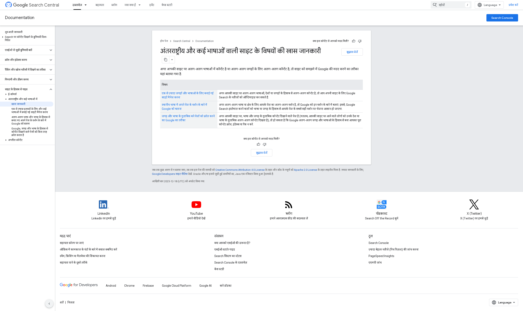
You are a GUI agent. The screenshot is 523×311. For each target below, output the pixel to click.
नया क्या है (130, 5)
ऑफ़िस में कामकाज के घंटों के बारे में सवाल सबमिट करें (88, 249)
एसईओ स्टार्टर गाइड (224, 249)
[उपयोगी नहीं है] (360, 41)
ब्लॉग (114, 5)
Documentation (19, 17)
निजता (71, 302)
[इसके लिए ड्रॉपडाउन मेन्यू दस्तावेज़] (87, 5)
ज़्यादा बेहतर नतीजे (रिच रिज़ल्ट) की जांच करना (394, 249)
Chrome (129, 285)
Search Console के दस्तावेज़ (230, 262)
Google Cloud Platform (176, 285)
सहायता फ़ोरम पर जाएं (72, 243)
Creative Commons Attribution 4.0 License (240, 169)
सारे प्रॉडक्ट (225, 285)
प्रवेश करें (513, 5)
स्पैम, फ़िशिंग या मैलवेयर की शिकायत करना (82, 256)
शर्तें (62, 302)
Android (111, 285)
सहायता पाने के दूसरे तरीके (73, 262)
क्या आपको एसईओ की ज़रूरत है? (232, 243)
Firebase (148, 285)
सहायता (99, 5)
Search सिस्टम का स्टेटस (227, 256)
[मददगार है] (354, 41)
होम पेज (164, 41)
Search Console (502, 18)
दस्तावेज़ (77, 5)
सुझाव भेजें (352, 52)
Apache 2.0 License (305, 169)
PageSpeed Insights (381, 256)
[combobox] (451, 5)
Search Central (44, 5)
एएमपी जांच (375, 262)
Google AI (205, 285)
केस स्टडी (167, 5)
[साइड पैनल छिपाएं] (49, 304)
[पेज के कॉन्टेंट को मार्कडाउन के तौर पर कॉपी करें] (165, 59)
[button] (26, 39)
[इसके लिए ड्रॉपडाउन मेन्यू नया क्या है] (141, 5)
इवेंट (151, 5)
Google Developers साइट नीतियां (170, 173)
